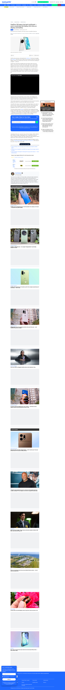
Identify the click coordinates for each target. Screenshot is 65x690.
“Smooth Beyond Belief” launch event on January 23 (23, 140)
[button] (25, 161)
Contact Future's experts (25, 680)
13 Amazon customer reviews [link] (18, 157)
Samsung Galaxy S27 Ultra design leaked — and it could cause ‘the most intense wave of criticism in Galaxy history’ (48, 114)
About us (44, 682)
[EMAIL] (22, 173)
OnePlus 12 (14, 59)
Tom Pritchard (16, 29)
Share (13, 55)
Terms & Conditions (11, 683)
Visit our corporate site (45, 673)
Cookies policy (45, 680)
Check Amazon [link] (35, 161)
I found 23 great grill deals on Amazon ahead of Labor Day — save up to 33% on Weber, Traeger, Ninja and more (48, 120)
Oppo (22, 109)
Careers (23, 682)
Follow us (32, 55)
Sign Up (9, 679)
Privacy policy (34, 680)
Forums (59, 5)
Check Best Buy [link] (35, 165)
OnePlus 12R (28, 58)
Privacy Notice (34, 126)
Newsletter (37, 55)
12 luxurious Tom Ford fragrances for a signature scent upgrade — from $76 (48, 108)
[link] (15, 161)
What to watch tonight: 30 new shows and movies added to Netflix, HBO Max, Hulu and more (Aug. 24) (47, 125)
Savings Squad (54, 5)
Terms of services (21, 126)
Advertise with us (35, 682)
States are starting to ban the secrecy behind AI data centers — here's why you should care (47, 130)
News (12, 29)
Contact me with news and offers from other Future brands (8, 676)
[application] (25, 84)
